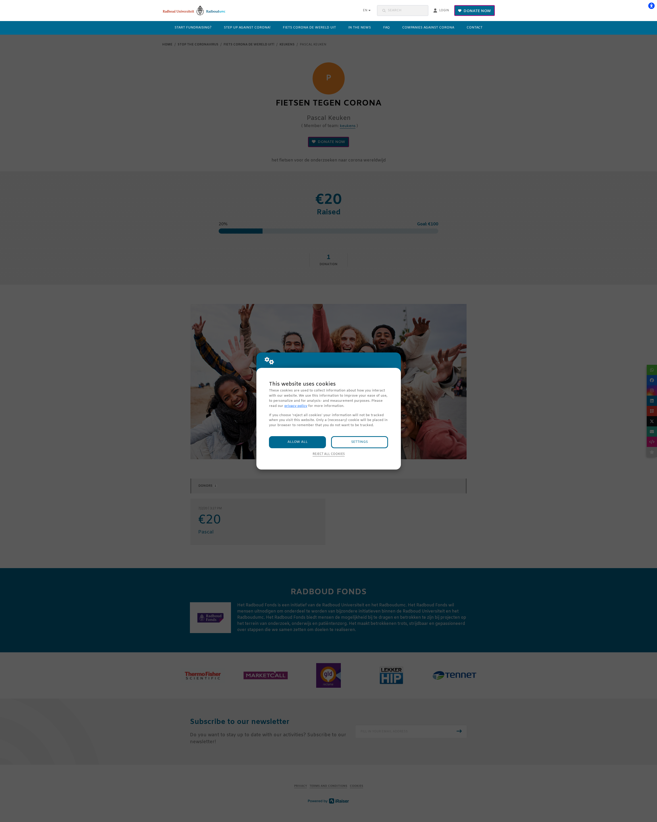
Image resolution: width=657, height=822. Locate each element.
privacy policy (295, 406)
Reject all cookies (329, 454)
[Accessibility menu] (651, 6)
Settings (359, 442)
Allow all (297, 442)
